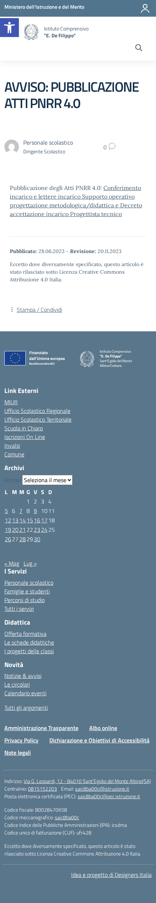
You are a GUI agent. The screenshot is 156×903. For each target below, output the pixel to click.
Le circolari (17, 684)
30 (37, 539)
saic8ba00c (67, 817)
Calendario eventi (25, 693)
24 (44, 529)
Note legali (17, 752)
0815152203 (42, 788)
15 (29, 520)
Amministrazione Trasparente (41, 728)
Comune (14, 454)
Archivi (12, 480)
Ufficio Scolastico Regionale (37, 410)
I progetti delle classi (29, 651)
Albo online (103, 728)
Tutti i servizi (19, 608)
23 (37, 529)
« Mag (11, 563)
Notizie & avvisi (22, 675)
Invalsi (12, 445)
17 (44, 520)
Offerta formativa (25, 633)
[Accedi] (145, 8)
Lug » (30, 563)
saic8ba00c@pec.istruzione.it (109, 796)
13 (15, 520)
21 (22, 529)
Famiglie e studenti (27, 591)
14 (22, 520)
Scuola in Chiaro (23, 428)
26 (8, 539)
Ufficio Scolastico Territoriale (37, 419)
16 (37, 520)
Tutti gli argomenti (26, 707)
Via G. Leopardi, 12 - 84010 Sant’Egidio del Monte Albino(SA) (87, 781)
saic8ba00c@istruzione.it (102, 788)
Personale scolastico (28, 582)
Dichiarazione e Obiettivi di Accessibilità (99, 740)
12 (8, 520)
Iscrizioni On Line (24, 436)
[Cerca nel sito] (138, 48)
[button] (9, 27)
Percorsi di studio (24, 600)
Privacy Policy (21, 740)
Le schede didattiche (29, 642)
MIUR (11, 402)
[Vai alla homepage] (31, 32)
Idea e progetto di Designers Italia (111, 874)
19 (8, 529)
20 (15, 529)
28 (22, 539)
